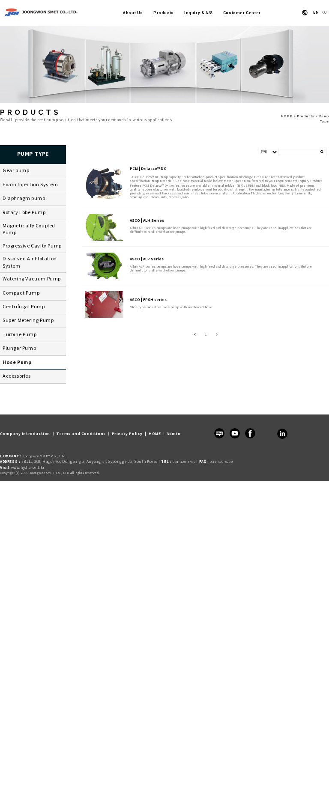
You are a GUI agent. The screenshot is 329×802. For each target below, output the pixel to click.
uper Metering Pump (30, 320)
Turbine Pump (19, 334)
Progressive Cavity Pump (32, 246)
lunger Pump (21, 348)
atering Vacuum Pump (34, 279)
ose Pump (19, 362)
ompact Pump (23, 293)
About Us (133, 13)
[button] (173, 434)
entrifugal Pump (25, 307)
